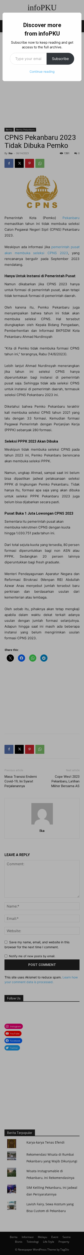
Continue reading (42, 71)
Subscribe (60, 58)
